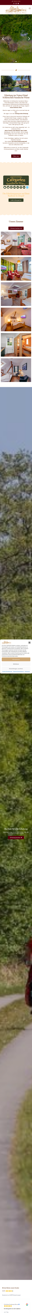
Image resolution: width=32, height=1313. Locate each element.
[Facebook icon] (14, 3)
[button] (29, 642)
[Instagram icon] (16, 3)
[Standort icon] (18, 3)
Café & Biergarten (16, 48)
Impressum (27, 671)
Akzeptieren (16, 659)
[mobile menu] (29, 8)
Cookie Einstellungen (7, 671)
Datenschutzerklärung (18, 671)
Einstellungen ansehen (16, 668)
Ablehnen (16, 664)
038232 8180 (16, 1)
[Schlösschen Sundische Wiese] (16, 9)
